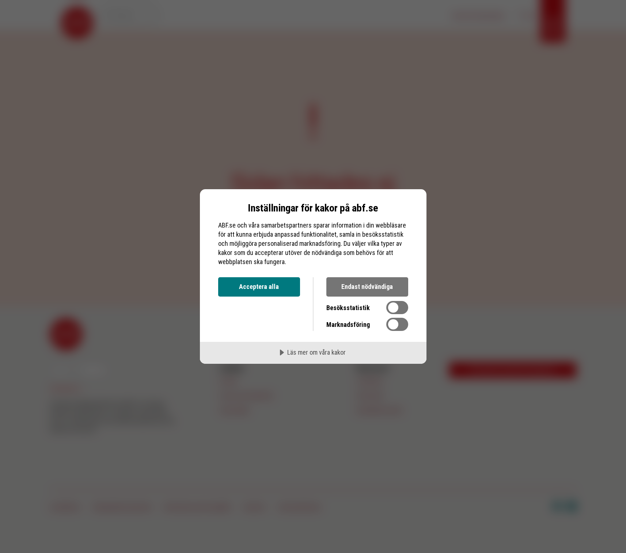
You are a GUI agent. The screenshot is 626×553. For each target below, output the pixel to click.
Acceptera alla (259, 286)
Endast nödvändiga (367, 286)
